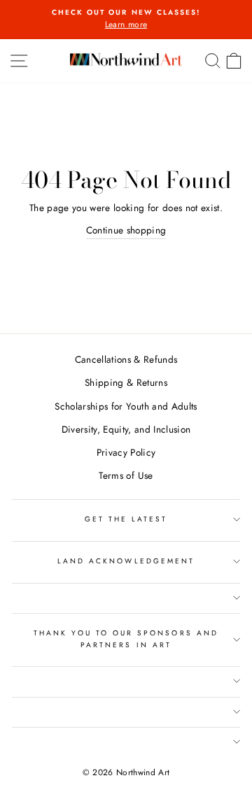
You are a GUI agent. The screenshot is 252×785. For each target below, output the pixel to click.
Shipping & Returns (126, 382)
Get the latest (126, 519)
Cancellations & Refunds (126, 359)
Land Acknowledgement (126, 561)
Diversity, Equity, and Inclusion (126, 429)
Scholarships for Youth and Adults (126, 406)
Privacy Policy (126, 452)
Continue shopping (126, 230)
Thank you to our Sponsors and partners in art (126, 638)
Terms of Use (126, 475)
